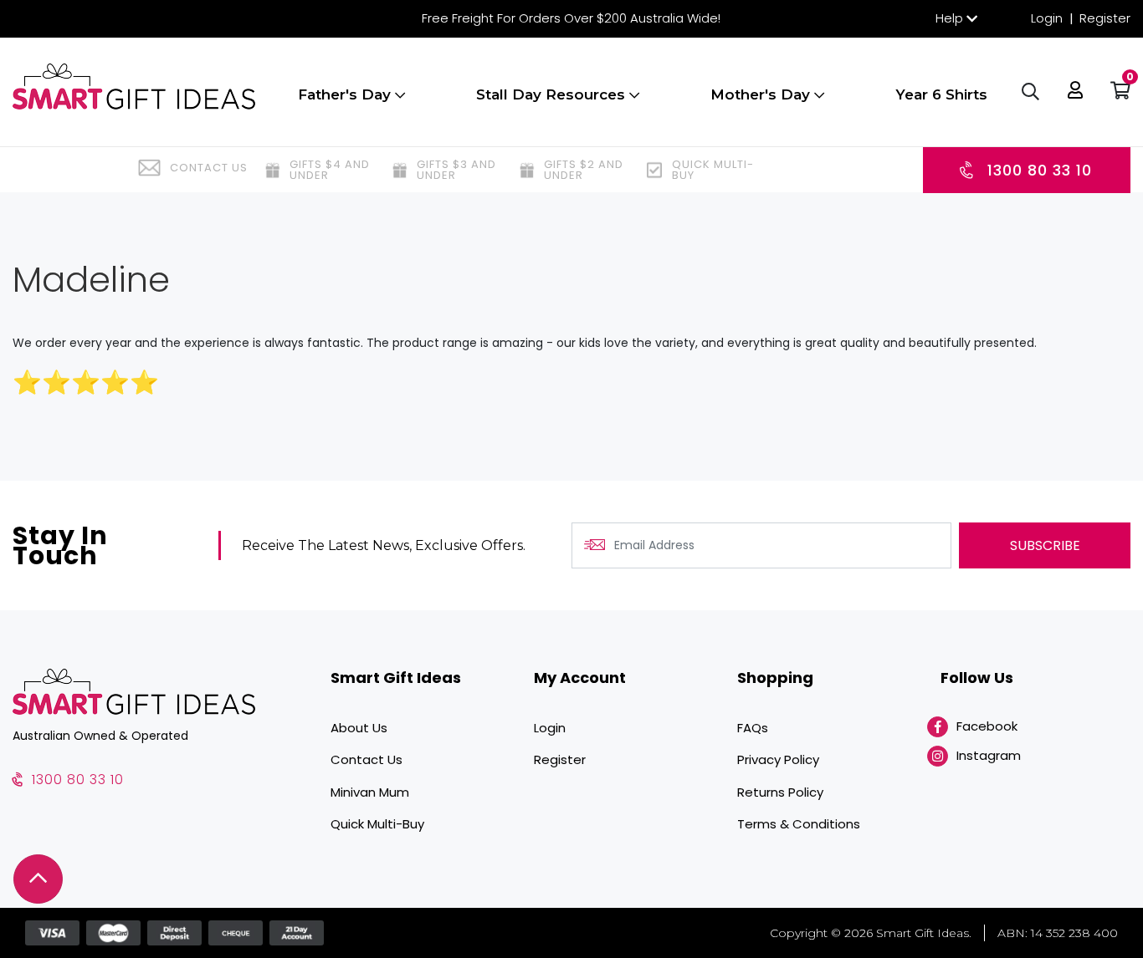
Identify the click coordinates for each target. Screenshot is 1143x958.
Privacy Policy (778, 759)
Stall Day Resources (552, 94)
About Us (359, 727)
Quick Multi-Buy (377, 824)
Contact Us (366, 759)
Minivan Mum (370, 792)
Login (1047, 18)
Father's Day (346, 94)
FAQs (752, 727)
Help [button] (949, 18)
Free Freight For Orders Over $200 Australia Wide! (571, 18)
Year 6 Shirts (941, 94)
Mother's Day (762, 94)
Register (1104, 18)
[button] (1075, 92)
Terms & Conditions (798, 824)
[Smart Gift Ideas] (134, 87)
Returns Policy (780, 792)
